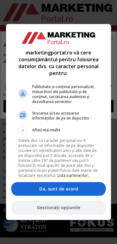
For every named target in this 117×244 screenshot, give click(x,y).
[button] (58, 130)
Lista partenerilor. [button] (73, 175)
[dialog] (58, 122)
